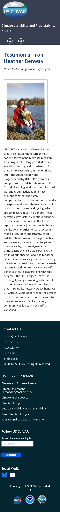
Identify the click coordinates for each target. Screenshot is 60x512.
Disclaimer (10, 353)
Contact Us (11, 342)
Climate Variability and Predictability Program (28, 27)
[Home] (14, 10)
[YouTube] (13, 474)
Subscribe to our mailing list (16, 438)
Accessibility (11, 347)
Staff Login (11, 358)
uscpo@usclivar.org (16, 336)
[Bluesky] (5, 474)
